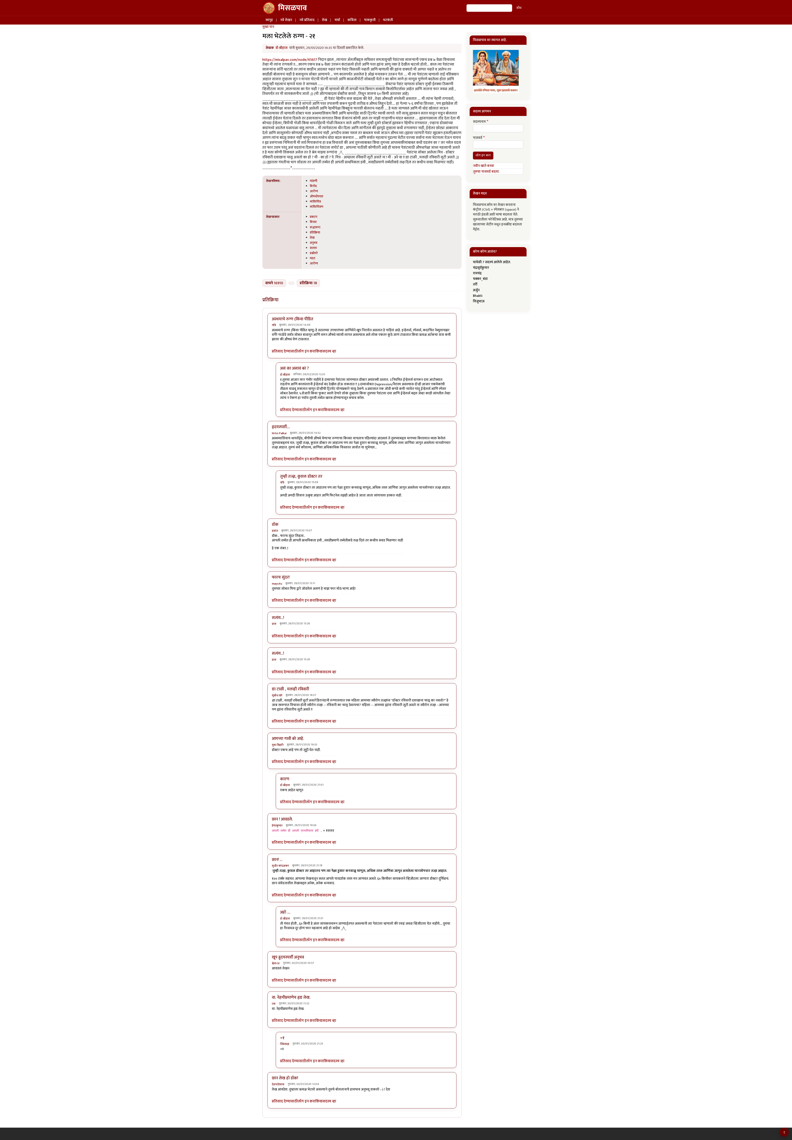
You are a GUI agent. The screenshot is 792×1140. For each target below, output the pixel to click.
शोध (518, 8)
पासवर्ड (477, 138)
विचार (313, 222)
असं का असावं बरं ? (294, 368)
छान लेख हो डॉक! (285, 1078)
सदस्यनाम (479, 121)
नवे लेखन (286, 20)
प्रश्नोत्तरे (314, 253)
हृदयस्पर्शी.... (281, 426)
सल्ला (313, 248)
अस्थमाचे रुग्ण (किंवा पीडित (292, 319)
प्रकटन (313, 216)
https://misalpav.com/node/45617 (289, 60)
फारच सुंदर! (281, 577)
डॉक (275, 524)
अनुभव (313, 242)
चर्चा (337, 20)
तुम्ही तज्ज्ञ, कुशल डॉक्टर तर (301, 476)
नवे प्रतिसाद (307, 20)
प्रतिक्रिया (315, 232)
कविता (352, 20)
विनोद (313, 186)
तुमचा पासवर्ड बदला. (486, 171)
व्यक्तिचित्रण (316, 206)
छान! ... (277, 859)
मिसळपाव (292, 8)
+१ (282, 1037)
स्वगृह (269, 20)
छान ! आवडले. (282, 819)
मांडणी (313, 181)
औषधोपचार (316, 196)
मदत (312, 258)
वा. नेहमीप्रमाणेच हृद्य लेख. (291, 997)
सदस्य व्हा (329, 351)
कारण (284, 779)
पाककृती (370, 20)
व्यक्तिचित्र (315, 201)
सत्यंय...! (278, 617)
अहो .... (285, 912)
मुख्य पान (268, 27)
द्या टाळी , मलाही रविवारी (290, 689)
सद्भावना (315, 227)
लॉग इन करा (306, 351)
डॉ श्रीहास (282, 48)
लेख (324, 20)
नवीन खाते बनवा (483, 166)
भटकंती (388, 20)
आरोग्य (314, 191)
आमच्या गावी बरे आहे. (288, 738)
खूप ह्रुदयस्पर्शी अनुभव (288, 957)
